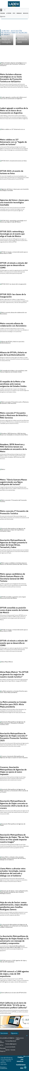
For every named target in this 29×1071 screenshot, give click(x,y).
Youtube (12, 1050)
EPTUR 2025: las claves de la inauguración (13, 295)
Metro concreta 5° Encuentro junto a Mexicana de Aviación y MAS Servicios (14, 415)
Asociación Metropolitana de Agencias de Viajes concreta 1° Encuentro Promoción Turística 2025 (14, 737)
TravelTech (8, 1038)
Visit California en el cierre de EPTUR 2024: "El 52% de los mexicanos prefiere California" (13, 1005)
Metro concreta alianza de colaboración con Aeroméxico (13, 324)
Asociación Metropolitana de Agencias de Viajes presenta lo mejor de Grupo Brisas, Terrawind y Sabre (13, 543)
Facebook (13, 1041)
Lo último (8, 13)
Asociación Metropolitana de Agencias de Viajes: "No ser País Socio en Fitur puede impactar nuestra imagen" (14, 838)
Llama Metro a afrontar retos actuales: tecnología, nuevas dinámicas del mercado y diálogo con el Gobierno (12, 872)
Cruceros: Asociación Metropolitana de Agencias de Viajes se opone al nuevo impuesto (13, 771)
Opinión (7, 1050)
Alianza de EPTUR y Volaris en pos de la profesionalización (13, 353)
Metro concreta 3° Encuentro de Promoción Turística (14, 512)
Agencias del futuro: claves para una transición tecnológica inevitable (14, 202)
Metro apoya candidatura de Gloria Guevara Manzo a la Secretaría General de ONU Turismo (12, 577)
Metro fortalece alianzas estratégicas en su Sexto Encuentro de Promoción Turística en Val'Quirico (11, 78)
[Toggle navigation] (4, 10)
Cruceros (8, 1047)
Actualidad (3, 1038)
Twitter (12, 1038)
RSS (21, 1068)
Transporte (8, 1041)
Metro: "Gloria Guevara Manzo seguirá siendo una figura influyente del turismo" (13, 482)
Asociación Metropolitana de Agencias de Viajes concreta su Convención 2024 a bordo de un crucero (14, 804)
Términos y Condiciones (3, 1067)
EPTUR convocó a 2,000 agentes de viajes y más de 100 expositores (14, 973)
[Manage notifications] (25, 1067)
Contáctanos (21, 1065)
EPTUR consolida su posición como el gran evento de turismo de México (14, 610)
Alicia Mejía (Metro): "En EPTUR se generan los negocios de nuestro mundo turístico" (14, 674)
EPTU (14, 13)
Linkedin (12, 1047)
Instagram (13, 1044)
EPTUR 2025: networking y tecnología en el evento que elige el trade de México (12, 234)
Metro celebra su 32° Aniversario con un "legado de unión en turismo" (13, 142)
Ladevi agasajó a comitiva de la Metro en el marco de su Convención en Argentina (14, 110)
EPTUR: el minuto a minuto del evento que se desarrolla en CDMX (13, 265)
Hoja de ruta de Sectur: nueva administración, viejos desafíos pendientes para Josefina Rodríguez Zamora (14, 906)
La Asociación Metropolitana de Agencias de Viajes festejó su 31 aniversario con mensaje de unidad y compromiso (14, 940)
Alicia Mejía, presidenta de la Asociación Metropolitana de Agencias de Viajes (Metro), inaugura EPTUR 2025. (14, 680)
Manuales (19, 13)
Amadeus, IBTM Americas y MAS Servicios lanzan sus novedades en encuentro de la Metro (13, 448)
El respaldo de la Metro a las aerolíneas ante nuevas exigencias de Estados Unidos (13, 384)
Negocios (25, 13)
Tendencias (8, 1044)
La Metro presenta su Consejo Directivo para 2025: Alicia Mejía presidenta (13, 704)
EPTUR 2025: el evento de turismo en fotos (11, 172)
